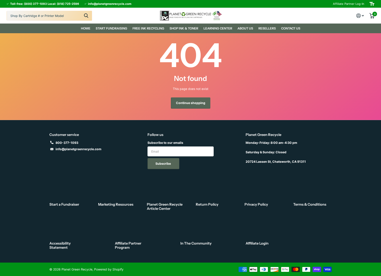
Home (85, 28)
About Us (245, 28)
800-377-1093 (67, 142)
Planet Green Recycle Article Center (165, 206)
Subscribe (163, 163)
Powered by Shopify (108, 269)
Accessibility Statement (60, 245)
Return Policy (207, 204)
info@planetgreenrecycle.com (78, 149)
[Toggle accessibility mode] (372, 4)
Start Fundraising (111, 28)
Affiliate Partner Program (128, 245)
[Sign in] (360, 16)
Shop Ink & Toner (184, 28)
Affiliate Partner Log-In (348, 3)
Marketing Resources (115, 204)
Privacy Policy (256, 204)
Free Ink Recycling (148, 28)
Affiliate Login (257, 243)
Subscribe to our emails (165, 142)
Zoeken (86, 16)
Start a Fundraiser (64, 204)
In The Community (196, 243)
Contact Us (290, 28)
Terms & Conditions (309, 204)
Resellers (267, 28)
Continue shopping (190, 103)
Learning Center (218, 28)
